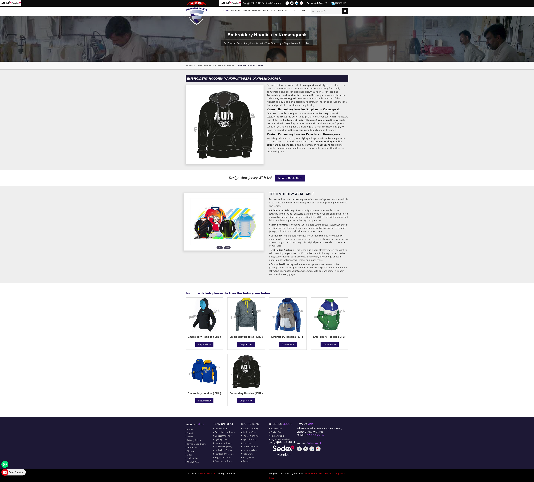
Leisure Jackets (249, 450)
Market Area (192, 461)
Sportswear (269, 10)
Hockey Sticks (277, 435)
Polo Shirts (247, 453)
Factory (190, 436)
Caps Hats (247, 443)
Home (226, 10)
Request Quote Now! (290, 178)
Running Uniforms (223, 461)
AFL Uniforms (221, 428)
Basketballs (276, 428)
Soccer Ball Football (280, 439)
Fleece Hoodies (224, 65)
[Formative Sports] (197, 13)
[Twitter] (292, 3)
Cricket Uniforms (223, 435)
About (189, 433)
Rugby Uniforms (222, 457)
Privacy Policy (193, 440)
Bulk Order (192, 458)
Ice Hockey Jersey (223, 446)
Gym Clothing (249, 439)
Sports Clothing (250, 428)
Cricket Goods (277, 432)
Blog (188, 454)
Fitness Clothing (250, 435)
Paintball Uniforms (223, 453)
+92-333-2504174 (318, 2)
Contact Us (192, 447)
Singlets (246, 461)
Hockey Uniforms (223, 443)
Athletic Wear (249, 432)
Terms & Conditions (196, 443)
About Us (236, 10)
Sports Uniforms (252, 10)
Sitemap (190, 451)
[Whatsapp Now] (4, 464)
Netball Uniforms (223, 450)
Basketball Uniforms (224, 432)
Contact (302, 10)
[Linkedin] (296, 3)
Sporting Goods (287, 10)
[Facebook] (287, 3)
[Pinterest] (301, 3)
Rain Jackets (248, 457)
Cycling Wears (221, 439)
